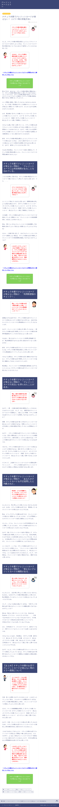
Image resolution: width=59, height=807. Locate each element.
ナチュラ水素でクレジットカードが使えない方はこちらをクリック (20, 279)
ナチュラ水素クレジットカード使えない (11, 791)
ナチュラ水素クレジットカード (9, 789)
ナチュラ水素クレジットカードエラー (24, 789)
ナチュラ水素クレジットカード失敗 (26, 791)
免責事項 (17, 805)
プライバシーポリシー (8, 805)
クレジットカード (6, 13)
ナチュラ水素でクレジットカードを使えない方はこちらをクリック (20, 83)
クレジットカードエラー (7, 4)
